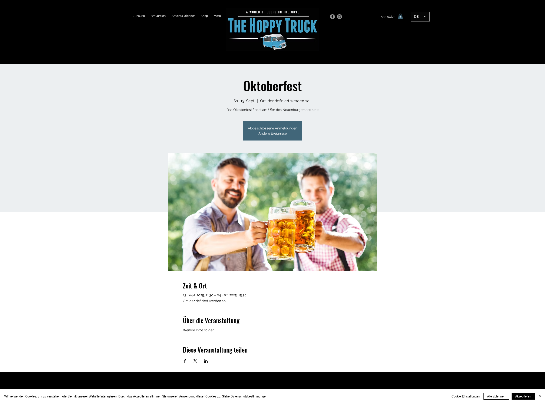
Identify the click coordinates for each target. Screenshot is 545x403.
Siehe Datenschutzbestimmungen (244, 396)
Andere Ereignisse (272, 133)
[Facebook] (332, 16)
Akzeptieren (523, 396)
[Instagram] (339, 16)
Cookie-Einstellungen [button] (466, 396)
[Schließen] (539, 396)
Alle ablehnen (496, 396)
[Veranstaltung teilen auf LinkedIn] (206, 361)
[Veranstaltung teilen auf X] (195, 361)
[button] (400, 16)
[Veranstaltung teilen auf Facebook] (185, 361)
